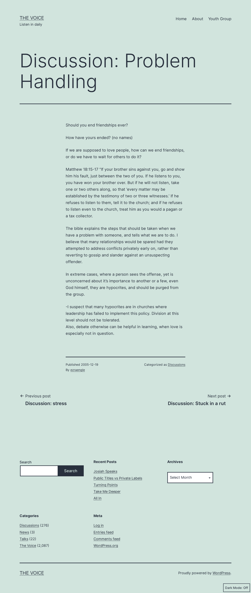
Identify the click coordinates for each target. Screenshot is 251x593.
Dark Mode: (233, 588)
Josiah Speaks (105, 471)
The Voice (32, 18)
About (197, 18)
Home (181, 18)
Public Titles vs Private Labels (118, 478)
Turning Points (106, 485)
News (24, 532)
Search (26, 462)
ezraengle (77, 370)
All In (98, 498)
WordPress (221, 573)
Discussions (176, 364)
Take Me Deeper (107, 491)
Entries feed (104, 532)
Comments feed (107, 539)
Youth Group (219, 18)
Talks (24, 539)
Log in (99, 525)
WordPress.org (106, 545)
